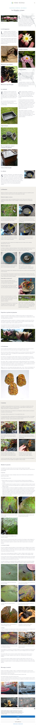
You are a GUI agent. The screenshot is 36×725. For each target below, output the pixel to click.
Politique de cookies (15, 723)
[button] (34, 708)
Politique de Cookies (20, 723)
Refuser (18, 719)
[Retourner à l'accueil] (18, 3)
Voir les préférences (18, 721)
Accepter (18, 716)
